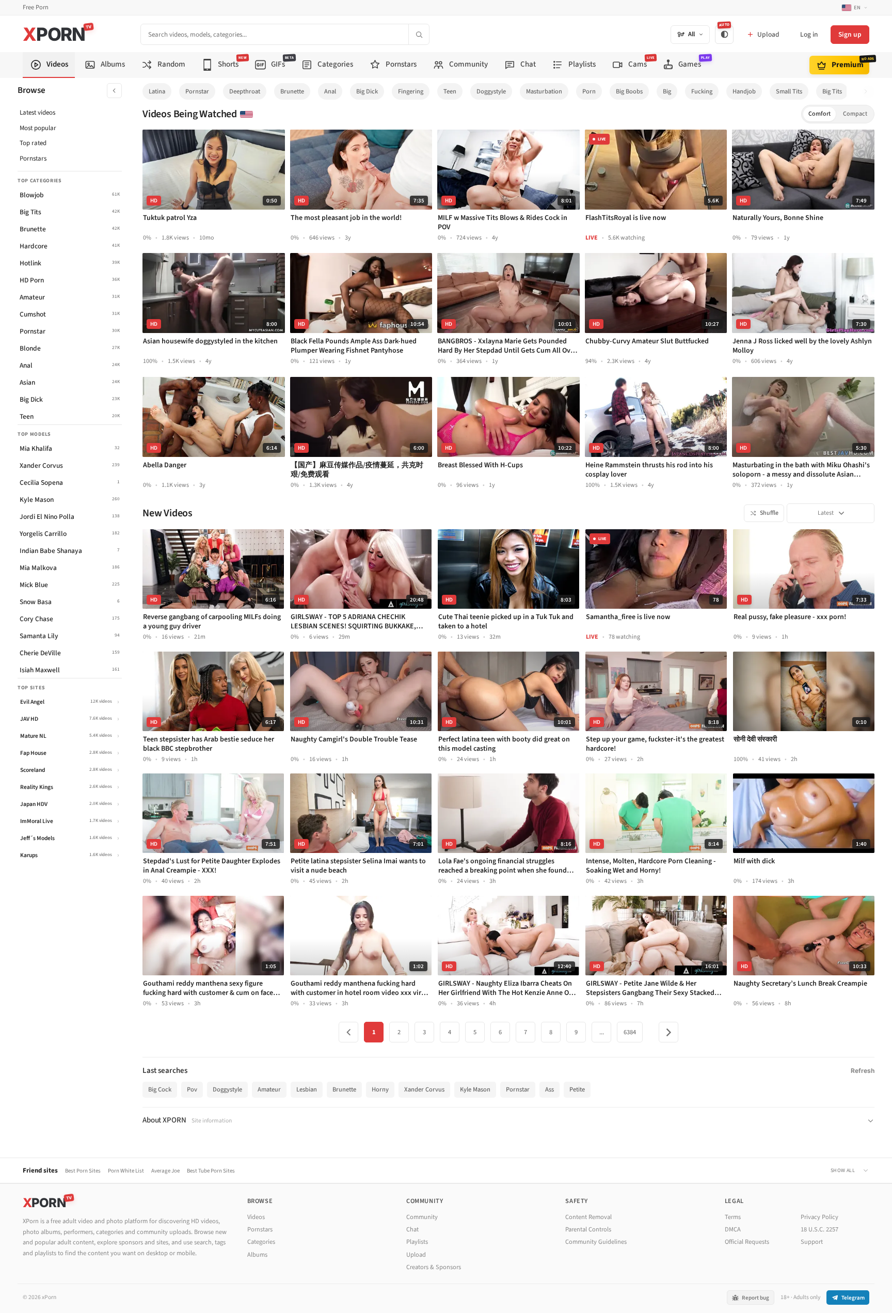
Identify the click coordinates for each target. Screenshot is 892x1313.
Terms (733, 1217)
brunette (292, 91)
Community (422, 1217)
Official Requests (747, 1241)
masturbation (544, 91)
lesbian (306, 1089)
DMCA (733, 1229)
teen (449, 91)
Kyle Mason (475, 1089)
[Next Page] (668, 1032)
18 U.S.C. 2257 (819, 1229)
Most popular (38, 128)
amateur (269, 1089)
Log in (809, 34)
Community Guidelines (596, 1241)
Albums (257, 1254)
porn (589, 91)
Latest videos (37, 112)
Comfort (819, 113)
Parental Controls (588, 1229)
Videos (256, 1217)
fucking (701, 91)
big (667, 91)
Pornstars (33, 158)
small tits (789, 91)
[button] (868, 91)
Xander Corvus (424, 1089)
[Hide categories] (114, 90)
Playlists (417, 1241)
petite (577, 1089)
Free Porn (36, 7)
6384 (630, 1032)
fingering (410, 91)
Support (812, 1241)
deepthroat (244, 91)
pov (192, 1089)
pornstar (197, 91)
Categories (261, 1241)
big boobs (629, 91)
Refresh (862, 1070)
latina (157, 91)
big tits (832, 91)
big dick (367, 91)
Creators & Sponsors (433, 1267)
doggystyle (491, 91)
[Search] (418, 34)
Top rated (33, 143)
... (601, 1032)
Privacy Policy (819, 1217)
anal (330, 91)
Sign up (850, 34)
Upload (416, 1254)
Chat (412, 1229)
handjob (744, 91)
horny (380, 1089)
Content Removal (588, 1217)
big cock (159, 1089)
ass (549, 1089)
